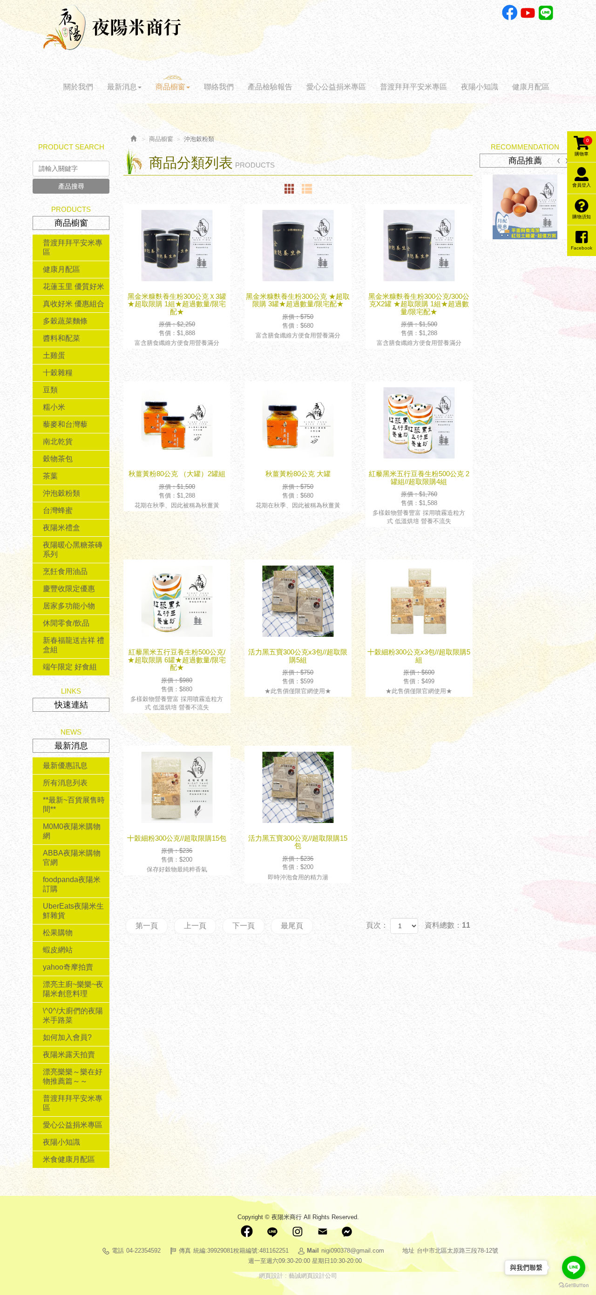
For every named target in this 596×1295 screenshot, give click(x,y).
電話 (118, 1250)
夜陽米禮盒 (61, 528)
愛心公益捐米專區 (72, 1125)
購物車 (582, 147)
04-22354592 (143, 1250)
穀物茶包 (58, 459)
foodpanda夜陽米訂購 (72, 884)
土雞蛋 (54, 355)
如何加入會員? (67, 1037)
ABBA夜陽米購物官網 (72, 857)
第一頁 (146, 926)
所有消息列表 (65, 783)
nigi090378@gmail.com (352, 1250)
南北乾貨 (58, 441)
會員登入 (581, 185)
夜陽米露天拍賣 (69, 1055)
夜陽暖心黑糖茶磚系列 (72, 549)
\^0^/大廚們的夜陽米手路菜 (73, 1015)
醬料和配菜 (61, 338)
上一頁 (195, 926)
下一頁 (243, 926)
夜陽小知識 (61, 1142)
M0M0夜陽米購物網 (72, 831)
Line (546, 13)
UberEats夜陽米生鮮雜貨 (73, 910)
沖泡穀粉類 (61, 493)
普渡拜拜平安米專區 (72, 247)
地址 (408, 1250)
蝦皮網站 (58, 950)
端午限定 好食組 (70, 667)
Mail (322, 1231)
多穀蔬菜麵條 (65, 321)
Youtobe (528, 13)
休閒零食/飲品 (66, 623)
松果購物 (58, 933)
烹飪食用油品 (65, 571)
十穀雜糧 (58, 373)
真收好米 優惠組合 (73, 304)
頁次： (377, 925)
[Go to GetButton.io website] (574, 1285)
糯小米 (54, 407)
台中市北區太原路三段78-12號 (457, 1250)
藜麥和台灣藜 (65, 424)
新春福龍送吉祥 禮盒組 (73, 645)
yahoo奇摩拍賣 (68, 967)
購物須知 (581, 216)
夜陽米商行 (112, 27)
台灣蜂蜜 (58, 510)
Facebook (509, 13)
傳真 (185, 1250)
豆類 (50, 390)
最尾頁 (292, 926)
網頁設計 (271, 1275)
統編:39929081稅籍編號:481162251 (241, 1250)
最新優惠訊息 (65, 765)
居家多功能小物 (69, 606)
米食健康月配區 (69, 1159)
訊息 (347, 1231)
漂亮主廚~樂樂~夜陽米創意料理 (73, 989)
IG (297, 1231)
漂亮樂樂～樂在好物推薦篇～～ (72, 1076)
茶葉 (50, 476)
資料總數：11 (447, 925)
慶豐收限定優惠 (69, 589)
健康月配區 (61, 269)
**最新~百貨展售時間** (74, 804)
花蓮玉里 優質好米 (73, 286)
